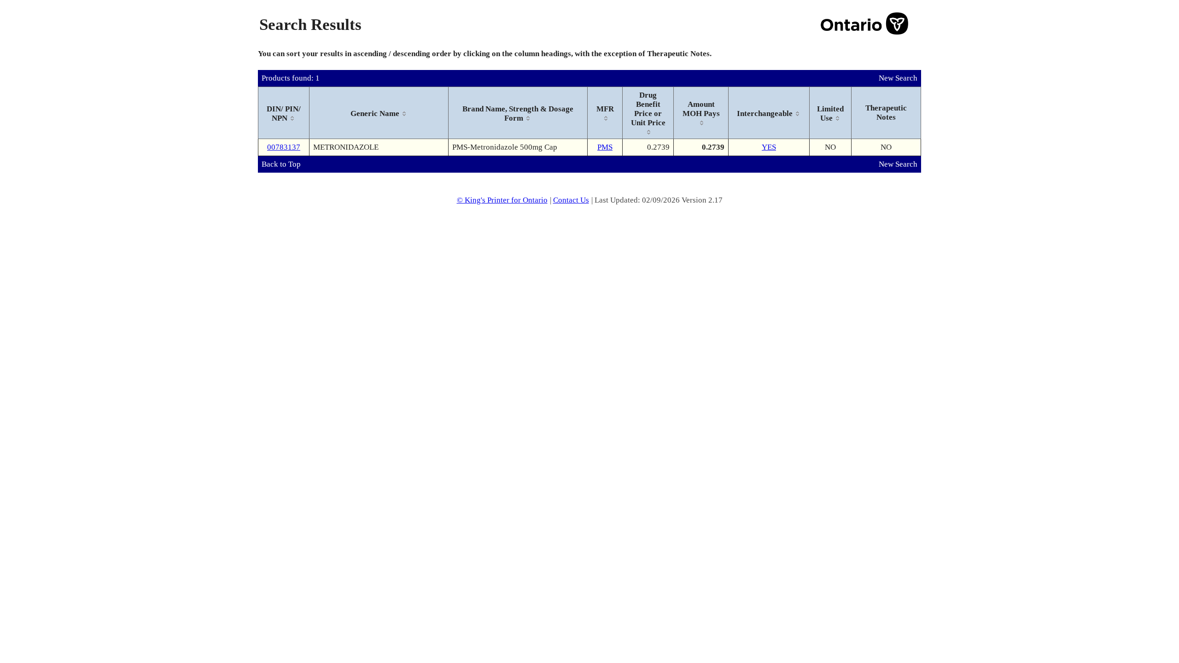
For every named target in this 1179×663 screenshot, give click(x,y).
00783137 (283, 147)
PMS (605, 147)
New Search (898, 78)
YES (769, 147)
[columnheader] (283, 113)
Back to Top (281, 164)
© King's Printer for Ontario (502, 200)
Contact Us (571, 200)
